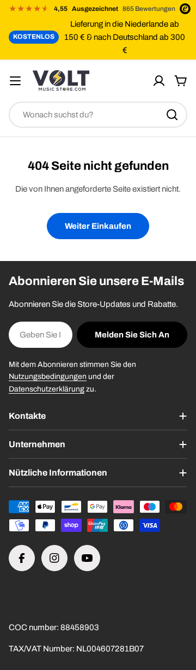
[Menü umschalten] (15, 80)
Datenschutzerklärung (46, 389)
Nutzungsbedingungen (48, 376)
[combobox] (98, 115)
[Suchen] (172, 114)
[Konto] (159, 80)
